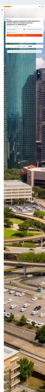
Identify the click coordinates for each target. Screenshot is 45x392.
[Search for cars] (1, 14)
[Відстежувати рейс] (1, 20)
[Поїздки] (1, 23)
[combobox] (24, 26)
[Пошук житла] (1, 12)
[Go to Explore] (1, 18)
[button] (2, 6)
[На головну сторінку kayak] (7, 6)
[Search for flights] (1, 10)
